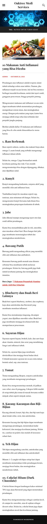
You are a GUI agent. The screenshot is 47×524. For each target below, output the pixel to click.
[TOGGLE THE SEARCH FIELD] (43, 5)
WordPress (29, 519)
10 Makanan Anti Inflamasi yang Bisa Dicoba (20, 66)
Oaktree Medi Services (23, 5)
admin (5, 76)
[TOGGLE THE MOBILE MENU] (3, 5)
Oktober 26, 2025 (18, 76)
